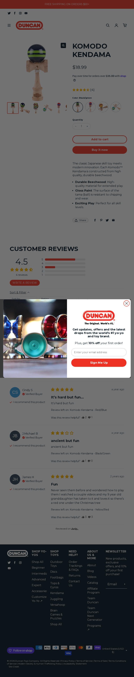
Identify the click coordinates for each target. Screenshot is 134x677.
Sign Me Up (99, 363)
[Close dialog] (126, 303)
